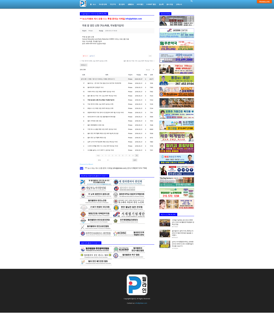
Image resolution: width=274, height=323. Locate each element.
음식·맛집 (170, 4)
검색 (134, 160)
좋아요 (85, 56)
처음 (98, 155)
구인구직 (113, 4)
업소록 (161, 4)
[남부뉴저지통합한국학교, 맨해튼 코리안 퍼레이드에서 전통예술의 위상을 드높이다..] (164, 244)
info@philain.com (133, 18)
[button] (191, 1)
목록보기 (83, 65)
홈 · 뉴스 (93, 4)
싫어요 (92, 56)
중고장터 (122, 4)
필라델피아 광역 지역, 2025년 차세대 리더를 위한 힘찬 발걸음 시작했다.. (182, 233)
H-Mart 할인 (151, 4)
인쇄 (150, 56)
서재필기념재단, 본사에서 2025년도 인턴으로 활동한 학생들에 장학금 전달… (183, 222)
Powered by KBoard (86, 164)
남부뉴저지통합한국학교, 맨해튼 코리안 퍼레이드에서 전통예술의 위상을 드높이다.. (183, 244)
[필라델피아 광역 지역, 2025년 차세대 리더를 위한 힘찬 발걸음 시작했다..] (164, 233)
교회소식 (179, 4)
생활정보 (131, 4)
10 (136, 155)
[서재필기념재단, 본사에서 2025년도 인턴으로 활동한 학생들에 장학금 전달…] (164, 222)
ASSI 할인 (140, 4)
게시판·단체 (103, 4)
